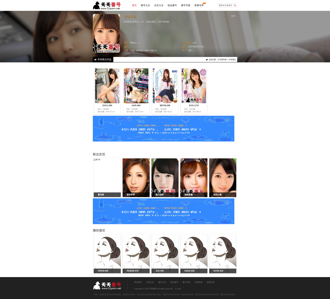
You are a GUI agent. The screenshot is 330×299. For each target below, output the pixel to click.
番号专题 (185, 5)
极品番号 (172, 5)
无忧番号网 (107, 285)
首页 (134, 5)
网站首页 (138, 282)
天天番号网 (222, 60)
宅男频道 (198, 282)
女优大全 (158, 5)
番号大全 (145, 5)
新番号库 (199, 5)
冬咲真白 (232, 60)
